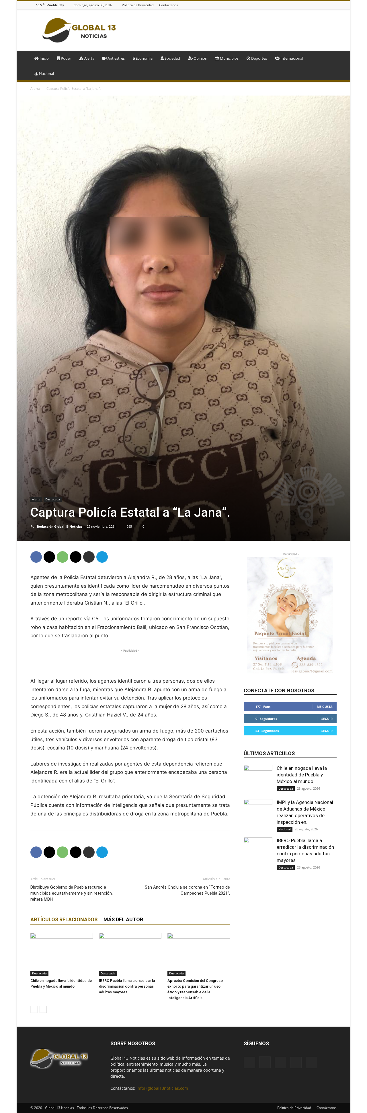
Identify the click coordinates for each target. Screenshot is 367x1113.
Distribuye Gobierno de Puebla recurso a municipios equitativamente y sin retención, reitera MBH (71, 893)
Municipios (229, 58)
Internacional (291, 58)
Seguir (327, 718)
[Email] (75, 557)
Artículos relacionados (63, 919)
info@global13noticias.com (162, 1088)
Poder (65, 58)
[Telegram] (102, 557)
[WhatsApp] (62, 557)
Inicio (44, 58)
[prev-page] (34, 1009)
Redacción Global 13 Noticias (59, 526)
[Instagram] (312, 5)
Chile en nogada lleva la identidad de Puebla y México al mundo (302, 774)
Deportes (258, 58)
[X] (333, 5)
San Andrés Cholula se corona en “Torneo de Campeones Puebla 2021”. (187, 890)
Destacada (52, 499)
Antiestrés (116, 58)
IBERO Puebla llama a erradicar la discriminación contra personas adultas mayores (127, 986)
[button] (330, 58)
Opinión (200, 58)
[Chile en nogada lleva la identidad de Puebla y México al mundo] (61, 954)
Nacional (46, 73)
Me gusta (325, 706)
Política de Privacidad (138, 5)
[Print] (89, 557)
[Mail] (319, 5)
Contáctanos (168, 5)
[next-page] (43, 1009)
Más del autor (123, 919)
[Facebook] (305, 5)
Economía (144, 58)
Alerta (88, 58)
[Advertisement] (232, 30)
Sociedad (172, 58)
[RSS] (326, 5)
